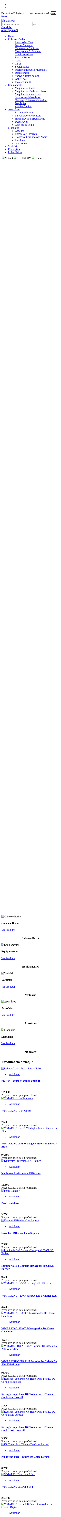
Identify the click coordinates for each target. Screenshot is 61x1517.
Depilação (20, 103)
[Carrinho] (7, 13)
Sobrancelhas (22, 66)
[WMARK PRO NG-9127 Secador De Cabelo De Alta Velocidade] (30, 1349)
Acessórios (14, 109)
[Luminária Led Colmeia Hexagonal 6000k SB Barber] (30, 1253)
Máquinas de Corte (25, 88)
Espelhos (20, 140)
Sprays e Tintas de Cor (27, 75)
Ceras (18, 60)
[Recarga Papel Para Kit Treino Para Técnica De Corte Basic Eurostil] (30, 1414)
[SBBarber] (8, 20)
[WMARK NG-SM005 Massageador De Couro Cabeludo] (30, 1316)
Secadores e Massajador (27, 97)
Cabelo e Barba (16, 39)
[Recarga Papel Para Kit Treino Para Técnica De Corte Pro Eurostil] (30, 1381)
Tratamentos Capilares (27, 48)
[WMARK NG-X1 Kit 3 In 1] (18, 1474)
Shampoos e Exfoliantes (28, 51)
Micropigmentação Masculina (31, 69)
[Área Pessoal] (5, 13)
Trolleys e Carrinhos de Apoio (31, 137)
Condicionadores (24, 54)
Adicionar (14, 1074)
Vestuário (13, 146)
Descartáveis (21, 121)
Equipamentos (15, 85)
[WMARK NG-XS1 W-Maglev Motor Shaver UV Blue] (30, 1131)
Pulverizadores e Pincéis (28, 115)
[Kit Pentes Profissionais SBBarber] (21, 1160)
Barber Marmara (24, 45)
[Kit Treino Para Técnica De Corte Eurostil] (25, 1444)
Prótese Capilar (23, 81)
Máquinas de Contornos (27, 94)
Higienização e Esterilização (30, 118)
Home (11, 36)
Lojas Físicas (15, 152)
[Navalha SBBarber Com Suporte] (20, 1220)
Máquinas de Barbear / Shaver (31, 91)
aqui (28, 13)
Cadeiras (19, 130)
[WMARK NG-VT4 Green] (17, 1098)
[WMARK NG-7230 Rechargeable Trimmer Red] (28, 1283)
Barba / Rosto (22, 57)
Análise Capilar (23, 106)
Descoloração (22, 72)
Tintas (18, 63)
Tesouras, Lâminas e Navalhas (31, 100)
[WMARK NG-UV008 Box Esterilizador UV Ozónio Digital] (30, 1507)
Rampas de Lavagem (26, 133)
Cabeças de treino (24, 124)
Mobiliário (13, 127)
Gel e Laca (21, 78)
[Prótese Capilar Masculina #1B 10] (21, 1068)
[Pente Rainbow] (11, 1190)
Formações (14, 149)
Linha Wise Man (24, 42)
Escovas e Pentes (24, 112)
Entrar (4, 16)
